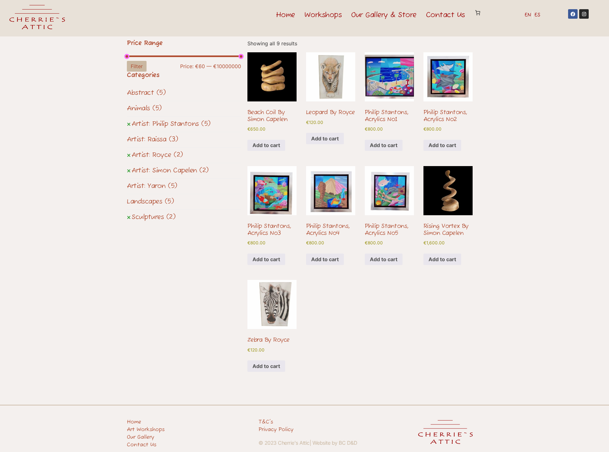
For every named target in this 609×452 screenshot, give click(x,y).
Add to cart (266, 145)
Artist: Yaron (152, 186)
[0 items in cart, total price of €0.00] (477, 12)
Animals (144, 109)
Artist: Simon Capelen (170, 171)
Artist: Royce (157, 155)
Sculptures (153, 217)
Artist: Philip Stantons (171, 124)
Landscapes (150, 202)
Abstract (146, 93)
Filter (137, 66)
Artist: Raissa (152, 140)
